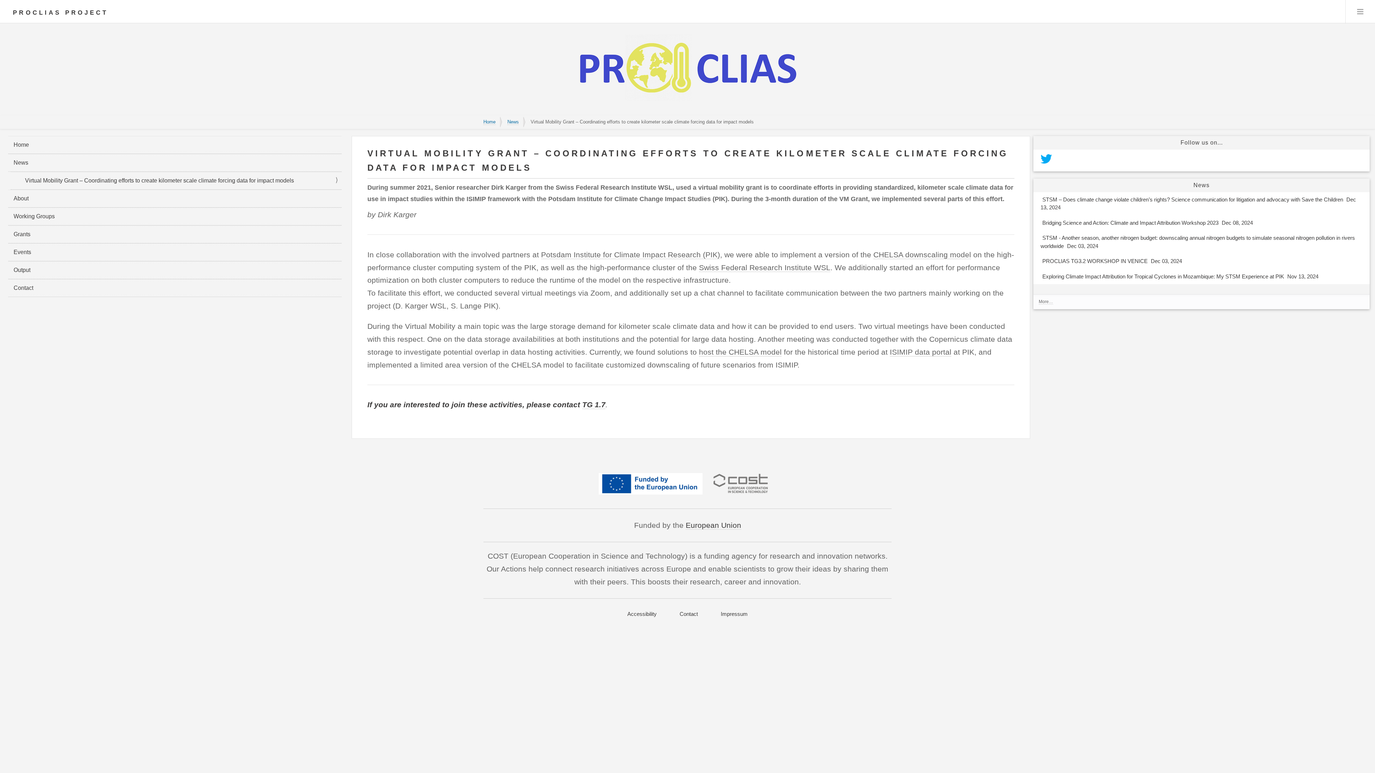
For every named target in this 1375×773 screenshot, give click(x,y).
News (513, 122)
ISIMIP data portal (920, 352)
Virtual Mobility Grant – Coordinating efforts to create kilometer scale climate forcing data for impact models (159, 181)
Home (489, 122)
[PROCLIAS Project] (687, 102)
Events (22, 252)
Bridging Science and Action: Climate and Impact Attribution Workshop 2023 (1147, 223)
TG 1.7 (594, 404)
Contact (23, 288)
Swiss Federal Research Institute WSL (764, 267)
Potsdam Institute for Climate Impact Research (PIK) (630, 255)
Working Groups (34, 216)
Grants (22, 234)
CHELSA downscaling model (922, 255)
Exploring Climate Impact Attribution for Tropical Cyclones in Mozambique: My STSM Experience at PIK (1180, 276)
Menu (1360, 11)
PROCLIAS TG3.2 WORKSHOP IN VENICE (1112, 261)
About (21, 198)
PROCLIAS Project (60, 12)
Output (22, 270)
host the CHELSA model (740, 352)
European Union (713, 525)
